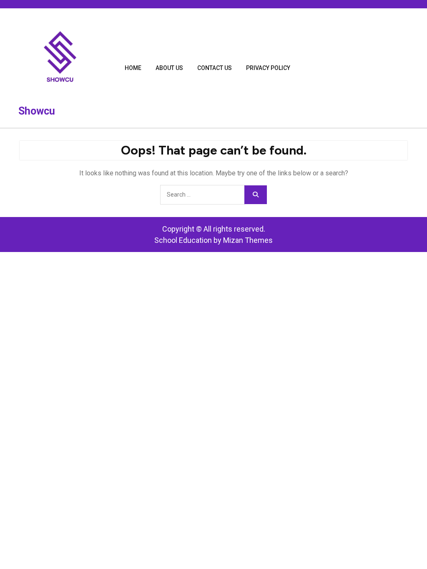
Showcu (36, 111)
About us (169, 68)
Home (133, 68)
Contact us (214, 68)
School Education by (213, 240)
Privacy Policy (268, 68)
